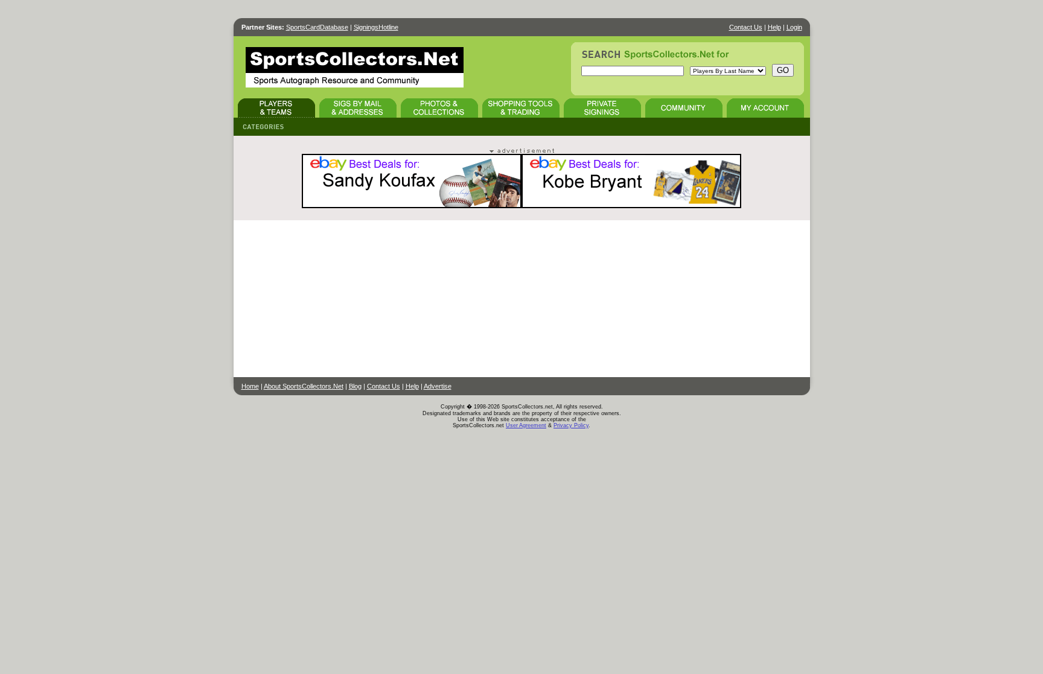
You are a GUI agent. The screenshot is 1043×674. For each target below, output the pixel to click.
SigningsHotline (376, 27)
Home (250, 386)
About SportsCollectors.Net (303, 386)
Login (794, 27)
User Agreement (526, 425)
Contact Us (745, 27)
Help (774, 27)
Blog (355, 386)
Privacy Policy (570, 425)
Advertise (437, 386)
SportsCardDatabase (317, 27)
